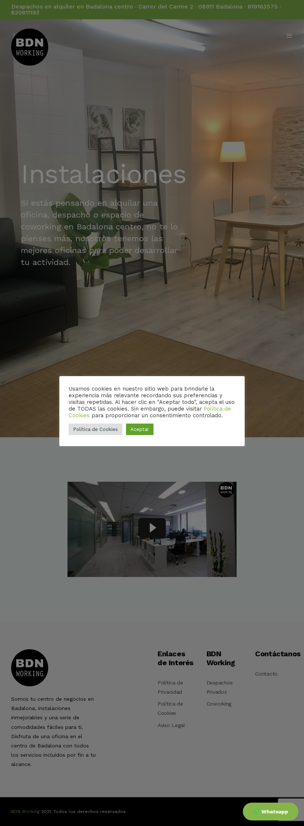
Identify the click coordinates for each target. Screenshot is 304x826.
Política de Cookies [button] (95, 429)
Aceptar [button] (139, 429)
